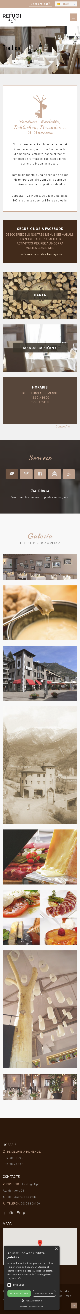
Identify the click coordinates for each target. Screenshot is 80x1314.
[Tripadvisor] (11, 1213)
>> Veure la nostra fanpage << (41, 254)
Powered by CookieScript (31, 1306)
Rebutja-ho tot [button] (44, 1293)
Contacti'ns (63, 426)
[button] (31, 1300)
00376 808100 (30, 1203)
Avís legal (60, 1291)
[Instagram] (18, 1213)
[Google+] (25, 1213)
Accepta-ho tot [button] (19, 1293)
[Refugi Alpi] (12, 17)
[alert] (32, 1278)
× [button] (56, 1249)
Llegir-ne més (14, 1278)
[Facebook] (5, 1213)
